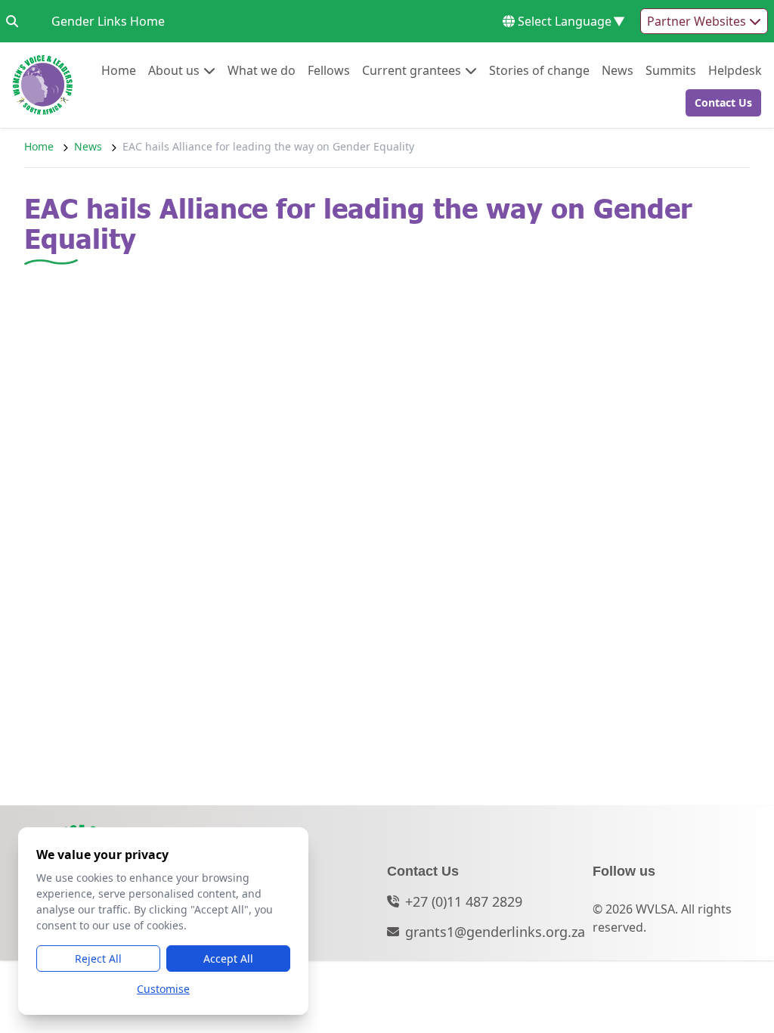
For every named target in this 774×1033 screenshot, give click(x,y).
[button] (719, 102)
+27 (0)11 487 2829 (463, 901)
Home (118, 70)
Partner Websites (698, 21)
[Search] (12, 21)
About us (174, 70)
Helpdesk (735, 70)
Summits (671, 70)
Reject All (98, 958)
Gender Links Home (108, 20)
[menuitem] (118, 70)
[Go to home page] (42, 85)
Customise (163, 989)
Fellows (329, 70)
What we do (262, 70)
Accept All (228, 958)
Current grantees (411, 70)
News (617, 70)
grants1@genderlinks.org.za (495, 932)
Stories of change (539, 70)
